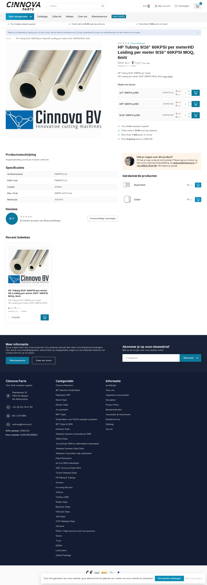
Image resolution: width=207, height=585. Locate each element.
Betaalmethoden (114, 409)
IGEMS (59, 545)
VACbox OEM (62, 497)
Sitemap (110, 424)
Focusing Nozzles (64, 487)
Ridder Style (62, 502)
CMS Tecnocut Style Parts (68, 468)
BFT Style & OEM (64, 424)
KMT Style (61, 414)
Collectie (56, 16)
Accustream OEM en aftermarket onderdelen (77, 443)
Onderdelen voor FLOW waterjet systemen (76, 419)
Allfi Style (60, 516)
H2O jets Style (63, 511)
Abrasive (60, 526)
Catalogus (42, 16)
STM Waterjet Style (65, 521)
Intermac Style (63, 429)
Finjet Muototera (64, 458)
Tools (58, 540)
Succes (109, 429)
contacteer (67, 32)
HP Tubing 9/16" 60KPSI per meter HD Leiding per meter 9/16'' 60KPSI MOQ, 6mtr (28, 293)
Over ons (82, 16)
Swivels (59, 482)
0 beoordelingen (138, 43)
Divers (59, 535)
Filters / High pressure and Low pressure (75, 531)
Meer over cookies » (193, 578)
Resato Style (62, 404)
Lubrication (61, 550)
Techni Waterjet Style (66, 472)
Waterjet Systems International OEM (73, 434)
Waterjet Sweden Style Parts (70, 448)
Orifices (59, 492)
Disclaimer (111, 400)
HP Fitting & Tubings (65, 477)
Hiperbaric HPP (63, 395)
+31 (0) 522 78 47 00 (22, 407)
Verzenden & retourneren (118, 414)
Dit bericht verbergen (169, 578)
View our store (43, 360)
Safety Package (63, 555)
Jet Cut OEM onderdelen (67, 463)
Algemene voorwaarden (117, 395)
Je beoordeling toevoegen (103, 218)
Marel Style (61, 400)
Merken (69, 16)
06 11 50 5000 (19, 415)
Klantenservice (99, 16)
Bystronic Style (63, 506)
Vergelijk (16, 317)
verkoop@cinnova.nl (183, 162)
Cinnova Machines (64, 385)
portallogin (111, 385)
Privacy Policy (112, 404)
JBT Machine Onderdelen (68, 390)
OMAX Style (62, 438)
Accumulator (62, 409)
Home (8, 38)
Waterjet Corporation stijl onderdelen (74, 453)
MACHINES (119, 16)
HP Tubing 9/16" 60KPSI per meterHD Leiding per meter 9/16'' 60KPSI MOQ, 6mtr (53, 38)
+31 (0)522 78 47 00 (147, 165)
